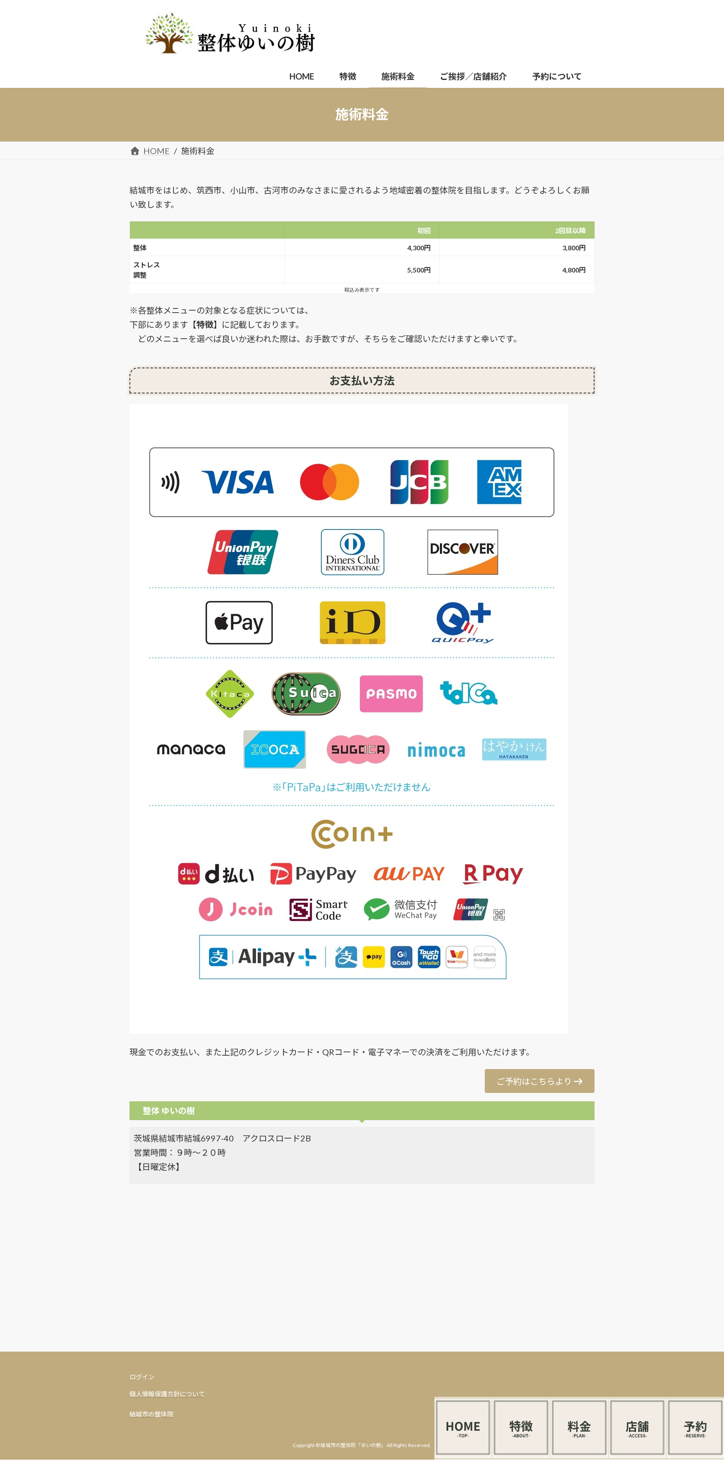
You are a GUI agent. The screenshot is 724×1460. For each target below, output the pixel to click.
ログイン (142, 1376)
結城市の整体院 (151, 1414)
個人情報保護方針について (167, 1394)
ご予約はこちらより (534, 1081)
